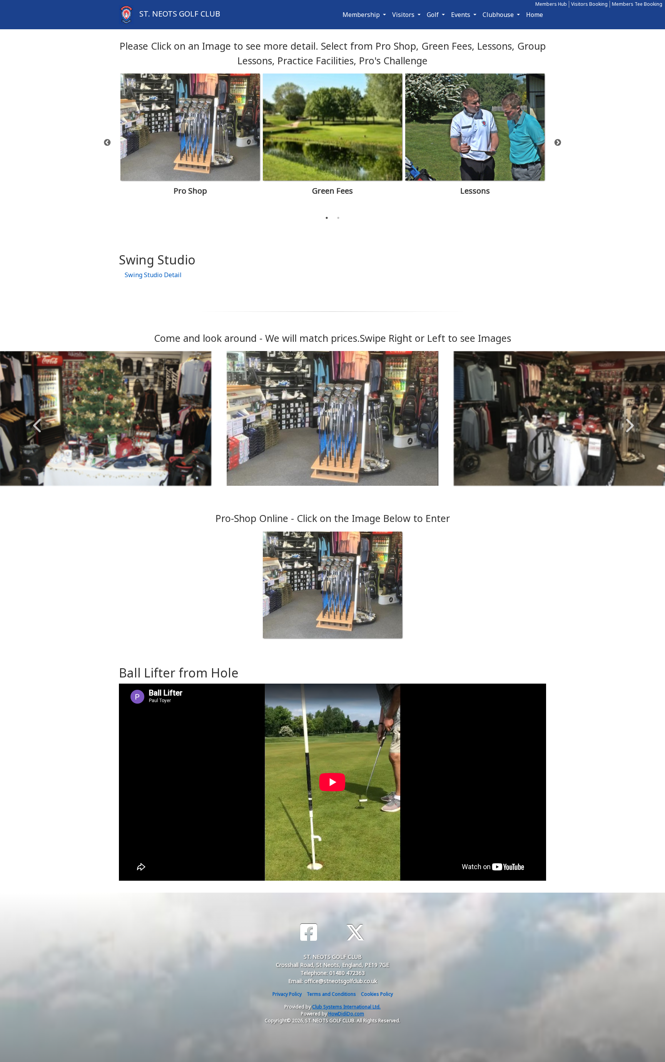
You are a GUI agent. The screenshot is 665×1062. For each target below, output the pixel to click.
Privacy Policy (287, 994)
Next (557, 143)
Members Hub (551, 4)
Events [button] (461, 14)
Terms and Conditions (331, 994)
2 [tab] (338, 218)
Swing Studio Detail (153, 275)
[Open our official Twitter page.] (355, 932)
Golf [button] (433, 14)
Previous (107, 143)
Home (534, 14)
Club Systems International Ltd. (346, 1006)
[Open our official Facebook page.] (308, 932)
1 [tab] (327, 218)
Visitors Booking (589, 4)
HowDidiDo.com (346, 1013)
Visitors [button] (404, 14)
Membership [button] (362, 14)
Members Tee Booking (637, 4)
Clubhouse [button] (499, 14)
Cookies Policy (377, 994)
